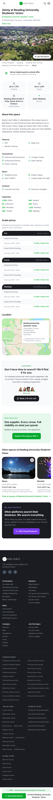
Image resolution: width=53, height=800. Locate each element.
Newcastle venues (8, 741)
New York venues (8, 759)
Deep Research (33, 584)
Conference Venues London (11, 661)
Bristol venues (7, 726)
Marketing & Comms (9, 618)
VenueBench (6, 633)
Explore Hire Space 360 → (26, 436)
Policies (5, 645)
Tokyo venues (6, 771)
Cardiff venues (20, 737)
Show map (6, 24)
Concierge (32, 590)
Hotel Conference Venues (35, 661)
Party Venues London (34, 668)
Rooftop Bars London (34, 672)
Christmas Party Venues (35, 664)
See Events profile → (42, 260)
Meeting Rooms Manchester (37, 718)
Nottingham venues (8, 745)
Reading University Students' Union (18, 17)
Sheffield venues (19, 749)
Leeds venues (18, 726)
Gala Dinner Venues (8, 688)
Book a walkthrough (9, 599)
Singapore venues (8, 775)
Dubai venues (6, 767)
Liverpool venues (8, 734)
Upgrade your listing (35, 633)
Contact (5, 642)
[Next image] (32, 467)
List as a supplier (34, 603)
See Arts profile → (43, 233)
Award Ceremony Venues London (38, 688)
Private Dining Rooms (9, 672)
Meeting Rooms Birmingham (37, 730)
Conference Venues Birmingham (38, 722)
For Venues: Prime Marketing (38, 593)
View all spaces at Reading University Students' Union (25, 496)
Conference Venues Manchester (38, 710)
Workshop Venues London (36, 696)
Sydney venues (7, 779)
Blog (4, 630)
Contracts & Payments (10, 590)
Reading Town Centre (34, 63)
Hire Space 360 (7, 584)
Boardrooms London (34, 680)
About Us (5, 627)
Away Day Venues (8, 676)
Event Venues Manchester (36, 714)
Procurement (7, 609)
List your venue (33, 599)
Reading (20, 63)
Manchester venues (8, 714)
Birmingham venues (8, 718)
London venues (7, 710)
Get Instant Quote (15, 796)
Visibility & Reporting (9, 593)
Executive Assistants (9, 615)
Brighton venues (7, 737)
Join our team (33, 627)
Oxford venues (7, 749)
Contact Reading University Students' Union (39, 796)
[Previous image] (4, 467)
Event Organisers (8, 612)
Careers (5, 636)
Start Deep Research (28, 531)
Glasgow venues (7, 730)
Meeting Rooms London (35, 676)
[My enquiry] (49, 3)
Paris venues (6, 763)
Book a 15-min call (28, 398)
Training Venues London (10, 680)
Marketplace (32, 587)
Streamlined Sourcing (10, 587)
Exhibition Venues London (11, 692)
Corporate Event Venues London (38, 684)
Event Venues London (9, 684)
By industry (6, 596)
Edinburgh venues (8, 722)
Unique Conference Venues (11, 664)
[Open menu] (4, 3)
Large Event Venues (33, 692)
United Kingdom (8, 63)
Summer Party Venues (9, 668)
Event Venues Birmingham (36, 726)
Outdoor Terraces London (10, 700)
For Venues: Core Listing (36, 596)
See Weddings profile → (41, 287)
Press (4, 639)
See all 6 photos (43, 57)
